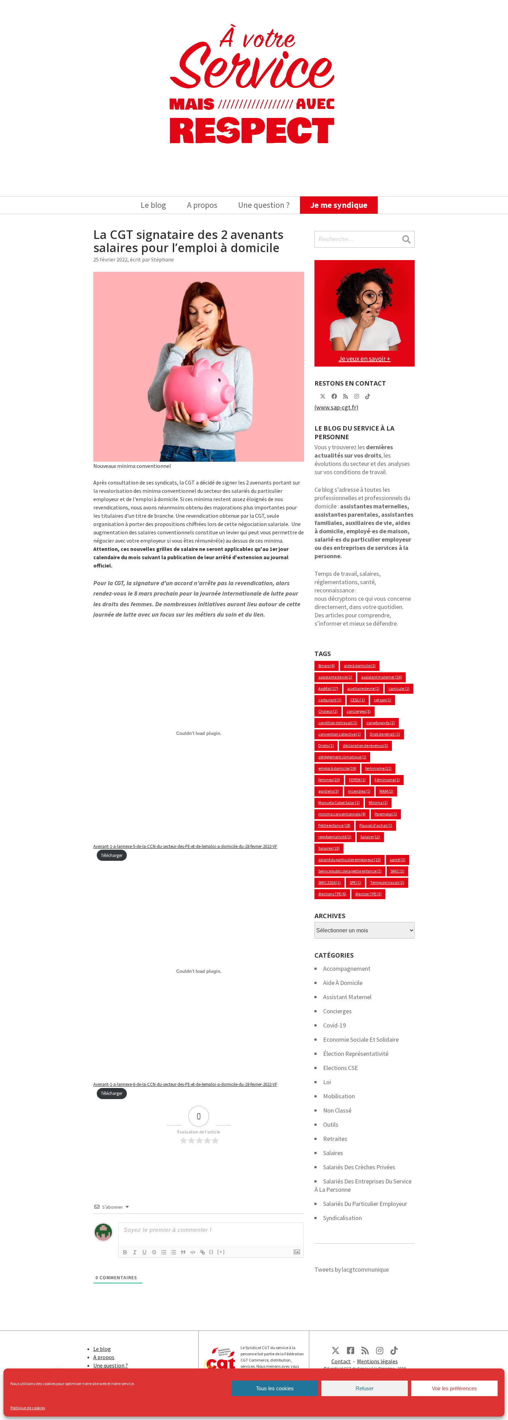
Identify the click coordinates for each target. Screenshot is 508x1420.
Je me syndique (338, 205)
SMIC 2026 (329, 882)
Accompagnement (346, 968)
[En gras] (125, 1252)
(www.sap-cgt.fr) (336, 407)
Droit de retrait (385, 734)
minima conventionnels (342, 814)
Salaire (370, 836)
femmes (329, 779)
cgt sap (382, 699)
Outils (330, 1124)
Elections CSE (340, 1068)
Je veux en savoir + (365, 358)
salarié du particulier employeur (349, 859)
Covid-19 (334, 1025)
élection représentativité (355, 1054)
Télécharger (111, 855)
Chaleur (328, 711)
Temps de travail (387, 882)
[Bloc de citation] (183, 1252)
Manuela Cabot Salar (339, 802)
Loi (327, 1082)
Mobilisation (339, 1096)
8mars (326, 665)
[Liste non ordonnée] (173, 1252)
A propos (202, 205)
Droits (326, 745)
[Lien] (202, 1252)
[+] (221, 1251)
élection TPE (368, 893)
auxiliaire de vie (363, 688)
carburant (329, 699)
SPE (355, 882)
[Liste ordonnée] (164, 1252)
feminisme (378, 768)
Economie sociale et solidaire (361, 1039)
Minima (378, 802)
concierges (359, 711)
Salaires (329, 848)
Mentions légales (377, 1361)
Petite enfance (334, 825)
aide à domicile (360, 665)
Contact (341, 1361)
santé (397, 859)
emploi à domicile (337, 768)
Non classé (337, 1110)
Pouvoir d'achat (375, 825)
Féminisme (387, 779)
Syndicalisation (342, 1218)
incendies (359, 791)
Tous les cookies (275, 1388)
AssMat (328, 688)
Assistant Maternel (347, 997)
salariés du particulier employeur (365, 1204)
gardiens (328, 791)
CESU (357, 699)
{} (211, 1251)
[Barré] (154, 1252)
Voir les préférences (454, 1388)
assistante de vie (335, 677)
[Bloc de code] (193, 1252)
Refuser (365, 1388)
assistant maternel (381, 677)
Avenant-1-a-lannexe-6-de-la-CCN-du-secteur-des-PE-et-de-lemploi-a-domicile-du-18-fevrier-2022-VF (185, 1084)
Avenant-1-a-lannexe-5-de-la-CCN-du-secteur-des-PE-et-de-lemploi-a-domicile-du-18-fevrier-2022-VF (185, 846)
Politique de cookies (27, 1407)
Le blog (153, 205)
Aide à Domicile (343, 983)
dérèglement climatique (342, 756)
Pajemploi (386, 814)
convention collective (339, 734)
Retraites (335, 1139)
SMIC (397, 871)
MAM (386, 791)
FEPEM (357, 779)
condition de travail (337, 722)
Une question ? (264, 205)
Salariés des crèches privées (359, 1167)
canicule (398, 688)
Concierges (337, 1011)
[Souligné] (144, 1252)
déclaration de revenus (365, 745)
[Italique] (135, 1252)
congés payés (380, 722)
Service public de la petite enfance (350, 871)
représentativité (334, 836)
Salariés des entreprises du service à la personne (363, 1185)
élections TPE (332, 893)
